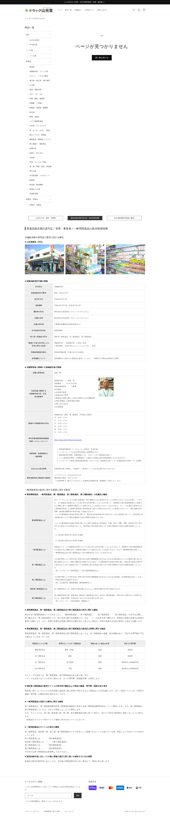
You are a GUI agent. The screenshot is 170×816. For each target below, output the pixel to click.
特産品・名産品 (32, 199)
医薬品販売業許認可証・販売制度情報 (85, 218)
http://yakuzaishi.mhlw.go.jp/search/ (68, 440)
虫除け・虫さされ (36, 153)
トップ (28, 18)
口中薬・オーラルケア (37, 126)
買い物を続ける (101, 57)
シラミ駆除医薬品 (36, 121)
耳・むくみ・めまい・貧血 (39, 130)
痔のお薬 (32, 171)
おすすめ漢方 (34, 40)
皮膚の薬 (32, 148)
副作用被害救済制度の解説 (124, 218)
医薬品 (28, 61)
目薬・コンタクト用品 (37, 162)
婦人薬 (32, 112)
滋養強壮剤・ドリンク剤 (38, 71)
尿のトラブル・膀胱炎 (37, 135)
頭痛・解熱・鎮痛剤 (37, 99)
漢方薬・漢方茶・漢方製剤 (39, 80)
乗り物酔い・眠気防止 (37, 144)
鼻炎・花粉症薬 (35, 89)
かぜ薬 (32, 85)
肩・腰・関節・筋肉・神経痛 (40, 166)
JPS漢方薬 (33, 45)
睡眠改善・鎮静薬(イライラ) (40, 139)
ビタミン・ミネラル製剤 (38, 76)
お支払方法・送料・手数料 (46, 218)
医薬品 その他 (34, 189)
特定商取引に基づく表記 (52, 811)
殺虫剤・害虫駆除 (36, 185)
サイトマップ (69, 811)
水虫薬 (32, 157)
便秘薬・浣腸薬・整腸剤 (38, 108)
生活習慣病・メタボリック (39, 175)
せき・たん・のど (36, 94)
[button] (133, 9)
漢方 (27, 35)
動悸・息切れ (34, 117)
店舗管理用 (33, 194)
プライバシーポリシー (32, 811)
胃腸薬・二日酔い (36, 103)
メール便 (29, 50)
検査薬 (32, 180)
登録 (77, 795)
